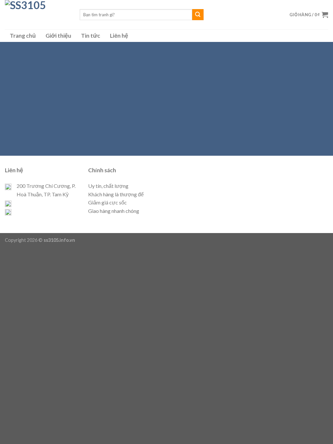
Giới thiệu (58, 35)
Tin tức (90, 35)
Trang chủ (23, 35)
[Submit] (197, 14)
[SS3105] (37, 14)
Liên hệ (119, 35)
